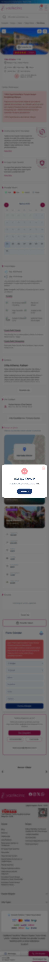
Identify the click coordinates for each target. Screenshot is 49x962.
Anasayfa (25, 491)
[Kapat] (43, 468)
